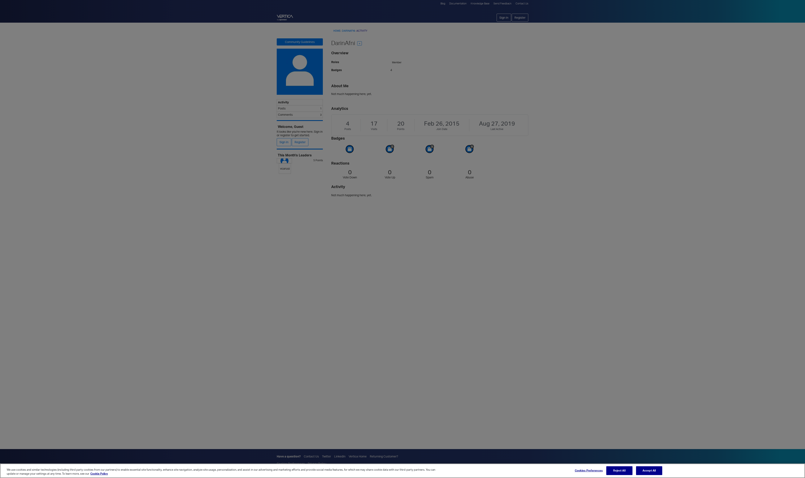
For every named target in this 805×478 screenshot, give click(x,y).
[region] (402, 471)
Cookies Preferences (589, 470)
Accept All (649, 470)
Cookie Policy (99, 473)
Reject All (619, 470)
